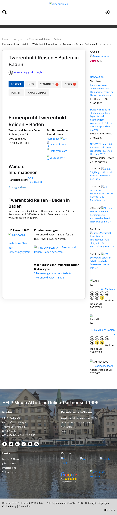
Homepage (53, 138)
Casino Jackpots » (105, 366)
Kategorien (19, 39)
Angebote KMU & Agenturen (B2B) (79, 418)
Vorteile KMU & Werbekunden (76, 422)
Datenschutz (25, 506)
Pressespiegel (9, 467)
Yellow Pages (9, 471)
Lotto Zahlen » (106, 289)
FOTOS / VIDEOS (37, 92)
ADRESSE (16, 84)
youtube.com (57, 157)
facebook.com (57, 144)
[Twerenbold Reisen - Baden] (20, 234)
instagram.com (58, 151)
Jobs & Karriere (10, 463)
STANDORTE (48, 84)
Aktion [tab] (100, 77)
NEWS (70, 84)
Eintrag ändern (17, 187)
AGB (80, 502)
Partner (65, 431)
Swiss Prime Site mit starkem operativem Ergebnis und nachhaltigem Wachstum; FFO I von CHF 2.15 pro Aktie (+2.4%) (101, 119)
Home (5, 39)
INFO (31, 84)
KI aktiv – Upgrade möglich (29, 72)
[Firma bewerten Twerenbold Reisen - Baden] (44, 247)
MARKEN (16, 92)
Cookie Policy (9, 506)
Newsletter (66, 426)
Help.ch (24, 502)
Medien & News (10, 459)
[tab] (93, 77)
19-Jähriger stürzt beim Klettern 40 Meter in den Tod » (102, 175)
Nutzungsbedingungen (97, 502)
